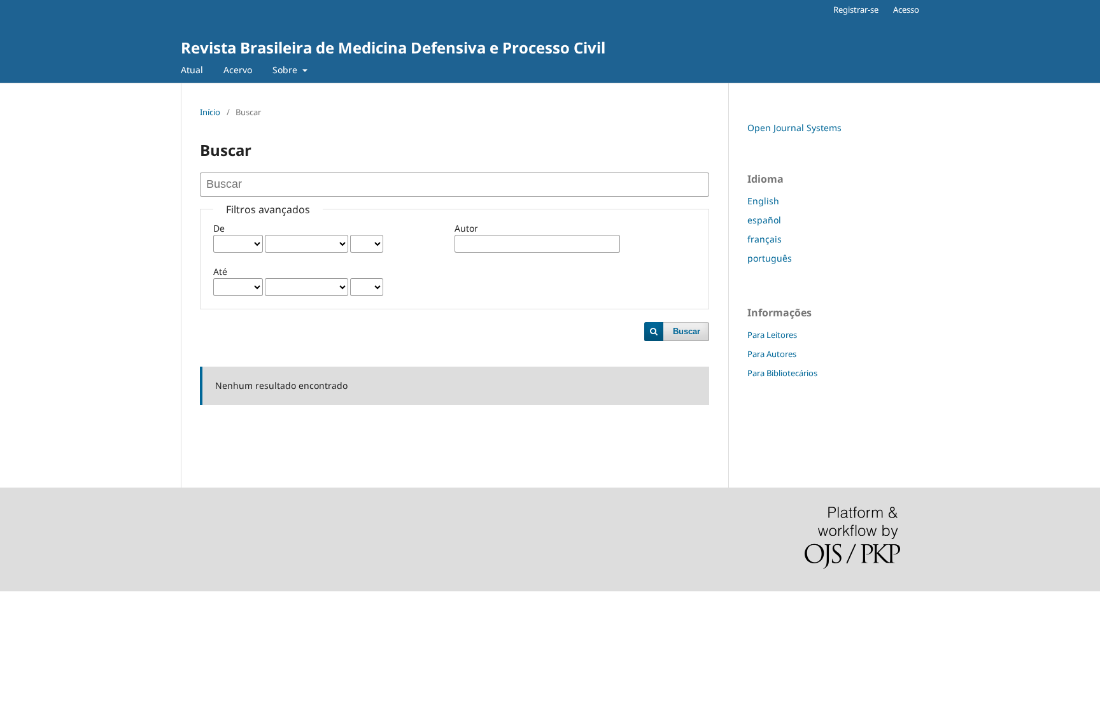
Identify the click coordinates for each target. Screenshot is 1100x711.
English (763, 201)
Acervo (237, 70)
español (764, 220)
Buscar (686, 331)
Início (210, 112)
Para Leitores (772, 335)
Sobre (286, 70)
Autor (466, 228)
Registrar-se (855, 9)
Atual (192, 70)
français (764, 239)
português (769, 258)
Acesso (906, 9)
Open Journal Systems (794, 128)
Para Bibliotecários (782, 373)
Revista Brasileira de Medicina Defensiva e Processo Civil (393, 47)
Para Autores (771, 354)
